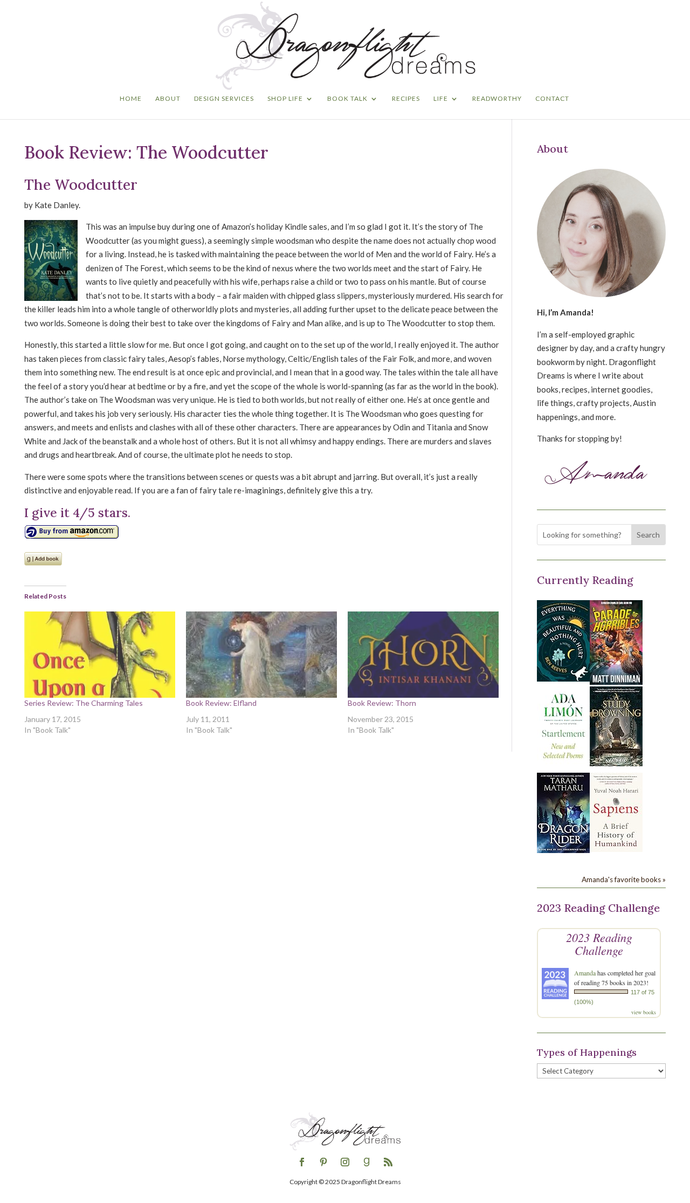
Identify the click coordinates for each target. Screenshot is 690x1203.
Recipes (406, 98)
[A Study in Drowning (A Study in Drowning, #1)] (616, 763)
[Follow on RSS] (388, 1162)
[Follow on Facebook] (301, 1162)
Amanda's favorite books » (624, 879)
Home (131, 98)
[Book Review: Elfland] (261, 654)
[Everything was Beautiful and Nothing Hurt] (563, 678)
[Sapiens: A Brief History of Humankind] (616, 849)
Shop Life (285, 98)
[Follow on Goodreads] (366, 1162)
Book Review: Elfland (221, 702)
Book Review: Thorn (382, 702)
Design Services (224, 98)
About (168, 98)
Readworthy (497, 98)
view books (643, 1012)
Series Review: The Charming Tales (83, 702)
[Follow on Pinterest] (323, 1162)
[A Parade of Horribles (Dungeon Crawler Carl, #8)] (616, 681)
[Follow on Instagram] (345, 1162)
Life (440, 98)
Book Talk (347, 98)
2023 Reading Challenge (599, 943)
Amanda (585, 972)
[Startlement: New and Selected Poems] (563, 764)
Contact (552, 98)
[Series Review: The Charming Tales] (99, 654)
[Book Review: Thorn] (423, 654)
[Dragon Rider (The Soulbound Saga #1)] (563, 850)
